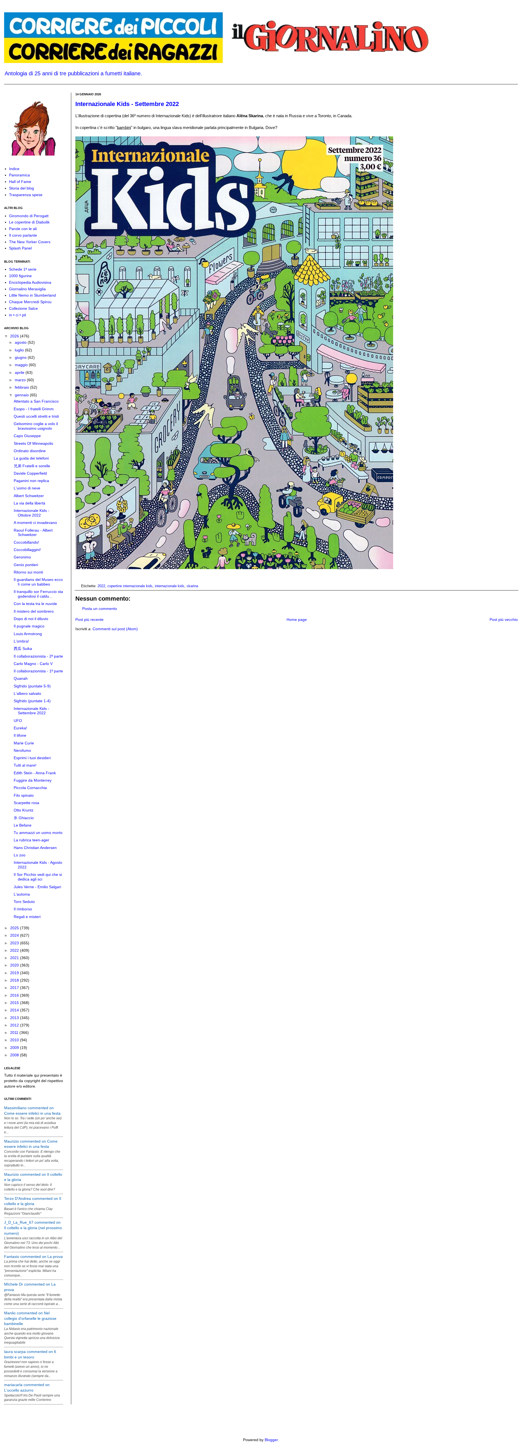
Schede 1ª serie (22, 269)
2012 (15, 1025)
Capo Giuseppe (27, 436)
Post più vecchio (504, 619)
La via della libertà (29, 503)
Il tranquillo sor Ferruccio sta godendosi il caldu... (38, 593)
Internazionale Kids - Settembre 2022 (127, 104)
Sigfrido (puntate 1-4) (32, 701)
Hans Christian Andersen (35, 847)
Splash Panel (20, 248)
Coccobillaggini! (27, 549)
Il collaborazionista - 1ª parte (38, 671)
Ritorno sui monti (28, 572)
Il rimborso (23, 909)
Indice (14, 169)
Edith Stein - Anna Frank (35, 773)
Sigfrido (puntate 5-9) (32, 686)
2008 (15, 1055)
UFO (18, 720)
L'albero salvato (27, 693)
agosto (21, 342)
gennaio (22, 395)
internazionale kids (169, 586)
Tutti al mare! (25, 765)
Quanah (21, 678)
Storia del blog (21, 188)
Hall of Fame (20, 181)
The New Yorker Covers (29, 242)
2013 (15, 1018)
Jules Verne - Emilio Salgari (37, 887)
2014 (15, 1010)
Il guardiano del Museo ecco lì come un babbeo (38, 581)
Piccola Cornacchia (30, 787)
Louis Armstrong (28, 634)
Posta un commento (99, 608)
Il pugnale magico (29, 626)
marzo (21, 380)
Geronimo (22, 557)
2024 (15, 935)
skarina (192, 586)
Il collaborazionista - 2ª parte (38, 656)
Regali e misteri (27, 916)
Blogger (271, 1440)
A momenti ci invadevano (35, 522)
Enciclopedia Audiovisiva (30, 282)
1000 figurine (20, 276)
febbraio (22, 387)
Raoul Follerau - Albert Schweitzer (33, 532)
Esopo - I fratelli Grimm (34, 409)
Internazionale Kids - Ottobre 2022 (31, 512)
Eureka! (20, 728)
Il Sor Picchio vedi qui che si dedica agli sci (38, 876)
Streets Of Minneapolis (33, 443)
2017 (15, 987)
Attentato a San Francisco (36, 401)
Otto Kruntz (23, 810)
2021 (15, 958)
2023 (15, 943)
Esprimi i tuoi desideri (32, 758)
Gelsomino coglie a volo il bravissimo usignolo (36, 426)
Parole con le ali (23, 228)
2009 (15, 1047)
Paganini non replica (31, 480)
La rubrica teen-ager (31, 840)
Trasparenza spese (25, 195)
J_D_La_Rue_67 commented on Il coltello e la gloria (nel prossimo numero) (33, 1227)
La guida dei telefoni (31, 458)
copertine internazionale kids (130, 586)
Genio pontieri (26, 565)
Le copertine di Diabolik (29, 222)
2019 (15, 973)
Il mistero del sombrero (34, 611)
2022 (101, 586)
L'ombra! (21, 641)
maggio (22, 365)
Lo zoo (19, 855)
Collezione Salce (23, 308)
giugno (21, 357)
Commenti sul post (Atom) (115, 629)
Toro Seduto (24, 901)
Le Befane (23, 825)
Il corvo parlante (23, 235)
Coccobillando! (26, 542)
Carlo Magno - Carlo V (33, 663)
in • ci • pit (17, 315)
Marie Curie (24, 743)
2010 (15, 1040)
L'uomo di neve (27, 488)
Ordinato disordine (30, 451)
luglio (20, 350)
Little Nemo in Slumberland (32, 295)
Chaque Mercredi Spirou (30, 302)
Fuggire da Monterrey (33, 780)
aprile (20, 372)
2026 (15, 336)
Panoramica (19, 175)
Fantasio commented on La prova (33, 1256)
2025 (15, 928)
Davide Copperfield (30, 473)
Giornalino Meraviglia (27, 289)
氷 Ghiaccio (24, 818)
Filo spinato (24, 795)
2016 (15, 995)
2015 (15, 1002)
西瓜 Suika (23, 648)
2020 (15, 965)
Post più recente (89, 619)
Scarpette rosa (26, 803)
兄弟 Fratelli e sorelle (32, 466)
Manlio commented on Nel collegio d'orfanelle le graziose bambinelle (30, 1318)
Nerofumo (22, 750)
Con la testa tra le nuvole (35, 603)
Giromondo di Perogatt (28, 216)
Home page (297, 619)
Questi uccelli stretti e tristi (36, 416)
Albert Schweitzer (29, 496)
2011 (14, 1032)
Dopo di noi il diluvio (31, 618)
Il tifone (20, 735)
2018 (15, 980)
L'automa (22, 894)
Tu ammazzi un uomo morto (38, 832)
